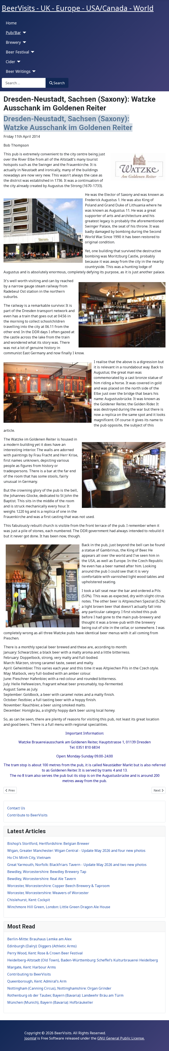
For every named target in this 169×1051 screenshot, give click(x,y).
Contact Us (16, 808)
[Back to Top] (161, 1042)
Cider (10, 61)
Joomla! (30, 1038)
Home (11, 23)
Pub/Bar (13, 32)
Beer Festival (17, 52)
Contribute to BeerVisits (27, 815)
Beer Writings (18, 71)
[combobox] (24, 83)
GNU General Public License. (121, 1038)
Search (59, 83)
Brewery (13, 42)
